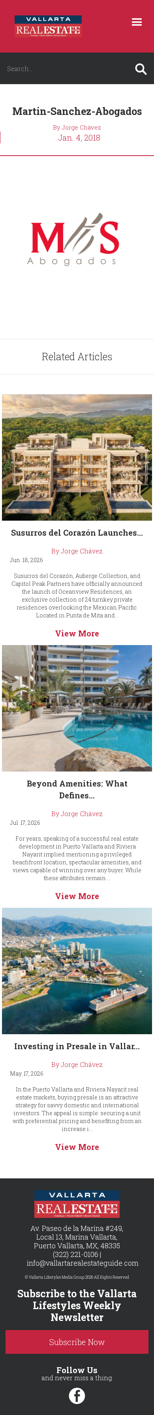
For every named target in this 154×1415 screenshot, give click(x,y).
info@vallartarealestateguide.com (83, 1263)
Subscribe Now (77, 1342)
